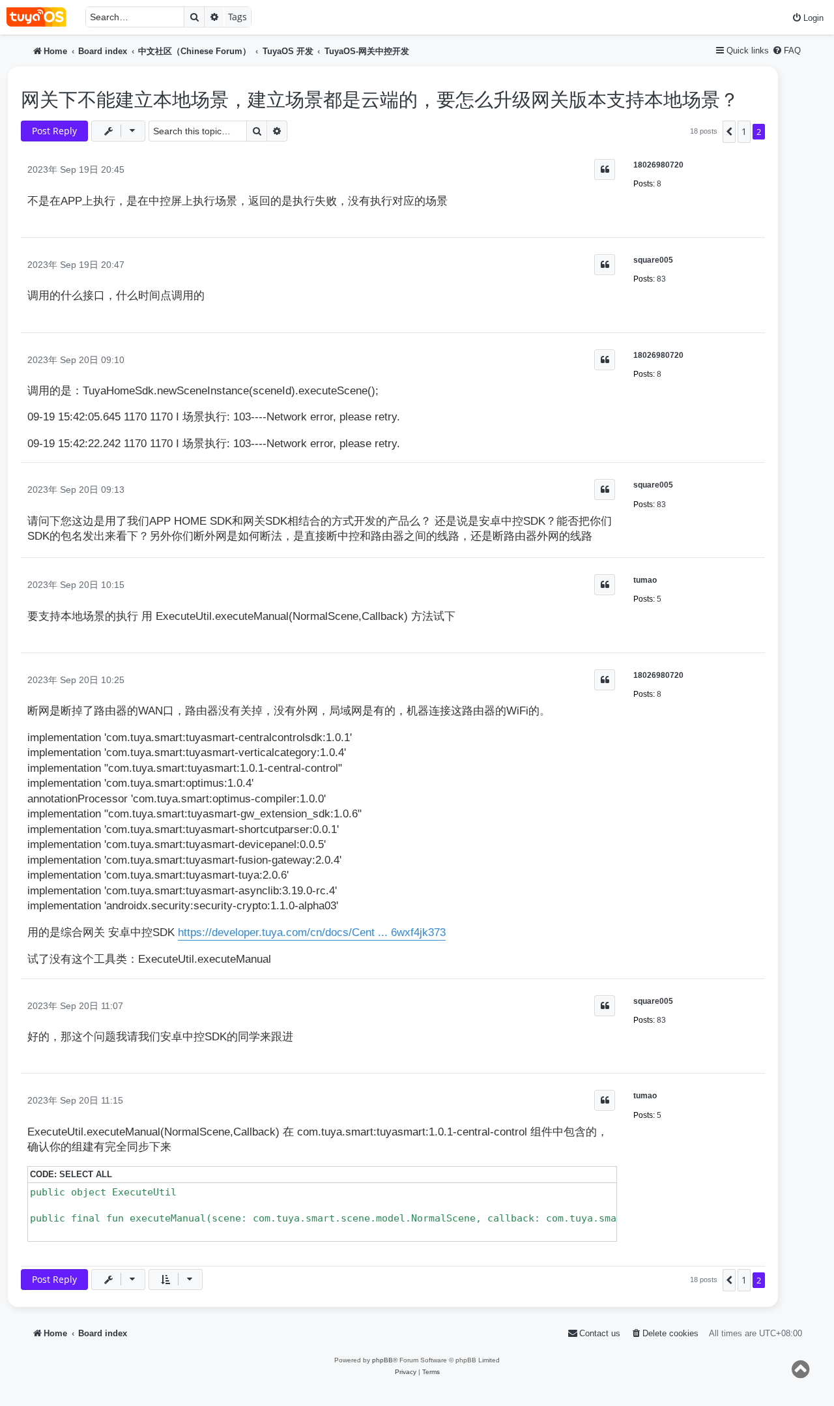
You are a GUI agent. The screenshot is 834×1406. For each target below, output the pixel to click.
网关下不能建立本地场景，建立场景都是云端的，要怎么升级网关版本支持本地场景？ (380, 99)
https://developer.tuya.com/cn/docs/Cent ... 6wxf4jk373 (312, 932)
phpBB (382, 1360)
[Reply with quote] (604, 169)
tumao (645, 580)
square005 (653, 260)
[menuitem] (808, 17)
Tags (237, 16)
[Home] (42, 17)
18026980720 (658, 164)
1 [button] (744, 131)
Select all (85, 1174)
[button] (729, 132)
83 (661, 279)
